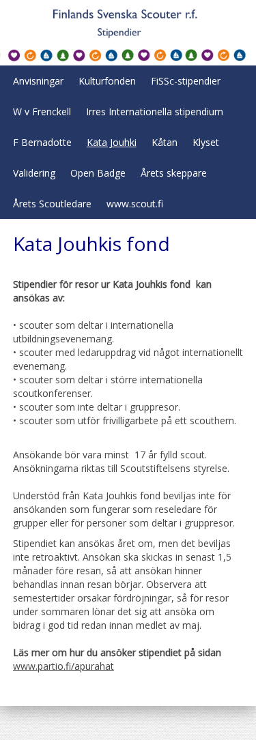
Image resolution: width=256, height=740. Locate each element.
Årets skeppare (174, 172)
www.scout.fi (134, 203)
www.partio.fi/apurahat (63, 666)
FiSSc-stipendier (186, 80)
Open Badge (98, 172)
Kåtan (164, 142)
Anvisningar (38, 80)
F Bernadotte (42, 142)
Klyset (206, 142)
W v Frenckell (42, 111)
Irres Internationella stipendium (154, 111)
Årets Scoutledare (52, 203)
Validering (34, 172)
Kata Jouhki (112, 142)
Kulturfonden (107, 80)
